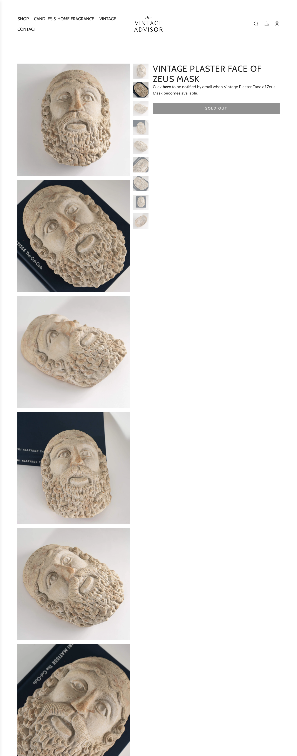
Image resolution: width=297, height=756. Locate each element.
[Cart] (266, 24)
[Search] (256, 24)
